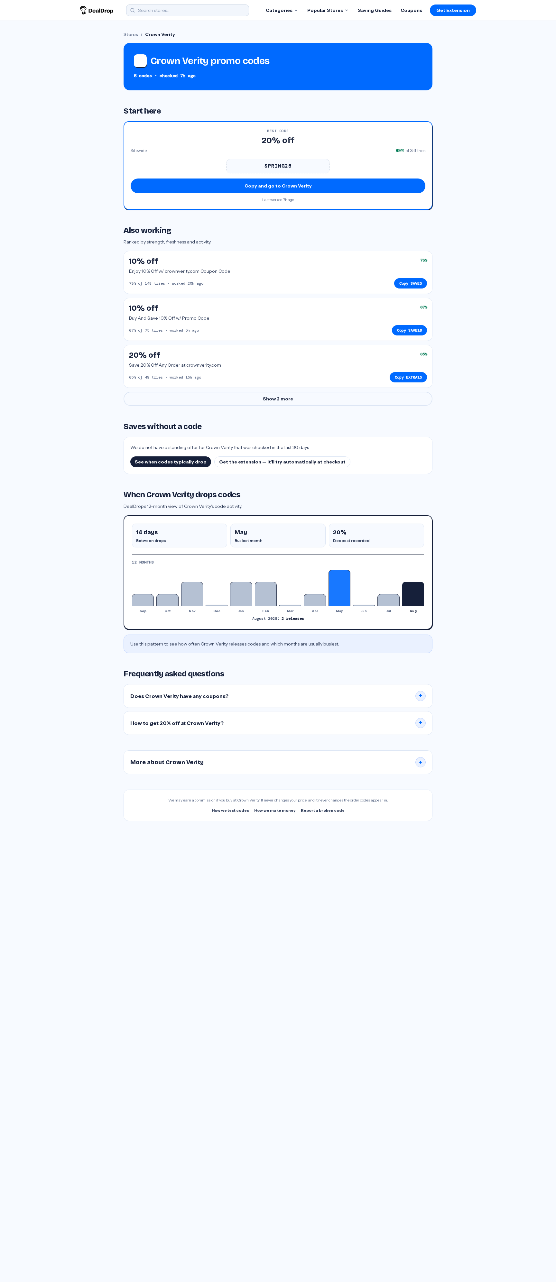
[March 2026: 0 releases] (290, 605)
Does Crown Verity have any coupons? (276, 696)
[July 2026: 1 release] (388, 600)
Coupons (411, 10)
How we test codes (230, 810)
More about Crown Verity (276, 762)
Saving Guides (375, 10)
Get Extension (453, 10)
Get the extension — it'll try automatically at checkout (282, 462)
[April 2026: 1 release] (315, 600)
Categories (279, 10)
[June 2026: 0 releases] (364, 605)
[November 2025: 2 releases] (192, 594)
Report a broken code (323, 810)
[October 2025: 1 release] (167, 600)
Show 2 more (278, 399)
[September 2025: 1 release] (143, 600)
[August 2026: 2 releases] (413, 594)
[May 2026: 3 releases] (339, 588)
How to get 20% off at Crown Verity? (276, 723)
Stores (131, 34)
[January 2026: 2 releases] (241, 594)
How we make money (275, 810)
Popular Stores (325, 10)
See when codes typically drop (171, 462)
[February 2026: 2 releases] (266, 594)
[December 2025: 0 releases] (216, 605)
